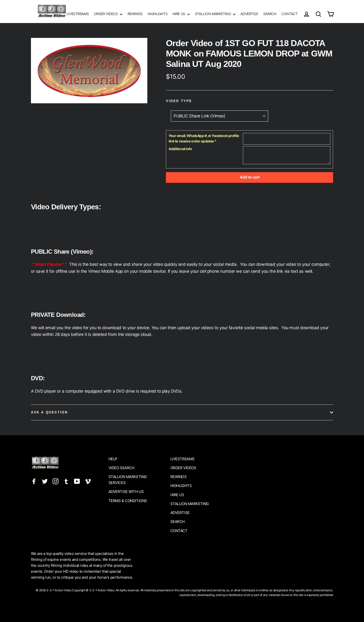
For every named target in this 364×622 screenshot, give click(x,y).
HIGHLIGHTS (157, 14)
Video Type (179, 101)
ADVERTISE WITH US (126, 491)
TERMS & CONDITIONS (127, 500)
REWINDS (135, 14)
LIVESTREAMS (78, 14)
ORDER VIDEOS (106, 14)
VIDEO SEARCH (121, 467)
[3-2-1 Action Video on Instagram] (55, 481)
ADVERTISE (249, 14)
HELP (112, 459)
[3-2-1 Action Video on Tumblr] (66, 481)
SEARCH (269, 14)
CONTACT (289, 14)
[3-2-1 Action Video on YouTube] (77, 481)
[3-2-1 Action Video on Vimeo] (88, 481)
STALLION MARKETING (213, 14)
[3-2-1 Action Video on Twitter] (45, 481)
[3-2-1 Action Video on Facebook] (34, 481)
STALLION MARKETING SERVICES (127, 479)
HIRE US (179, 14)
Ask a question (49, 412)
